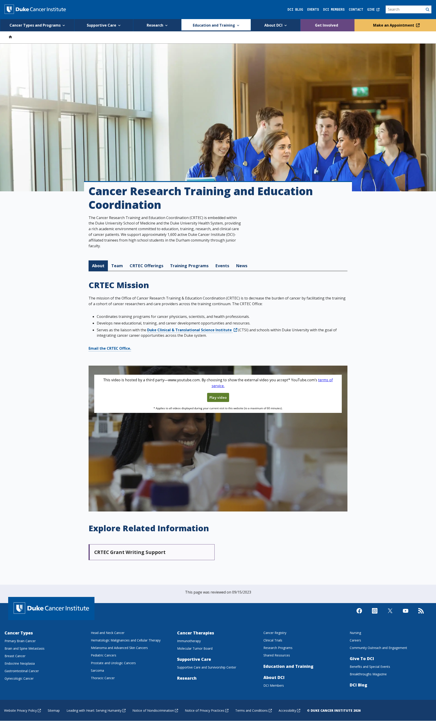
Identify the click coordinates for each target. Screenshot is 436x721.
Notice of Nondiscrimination (153, 710)
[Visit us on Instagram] (374, 614)
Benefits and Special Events (370, 666)
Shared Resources (276, 655)
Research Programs (277, 648)
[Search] (409, 9)
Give (372, 9)
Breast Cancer (15, 656)
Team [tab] (117, 265)
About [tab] (98, 265)
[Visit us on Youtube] (405, 614)
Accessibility (287, 710)
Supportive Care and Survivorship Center (206, 667)
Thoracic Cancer (103, 678)
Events (313, 9)
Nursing (355, 633)
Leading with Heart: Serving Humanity (94, 710)
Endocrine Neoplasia (20, 663)
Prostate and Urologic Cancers (113, 663)
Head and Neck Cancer (107, 633)
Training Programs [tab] (189, 265)
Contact (356, 9)
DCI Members (334, 9)
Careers (355, 640)
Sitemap (54, 710)
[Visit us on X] (390, 614)
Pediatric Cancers (103, 655)
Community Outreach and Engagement (378, 648)
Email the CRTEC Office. (110, 348)
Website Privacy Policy (20, 710)
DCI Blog (295, 9)
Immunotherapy (189, 641)
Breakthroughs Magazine (368, 674)
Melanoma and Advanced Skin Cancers (119, 648)
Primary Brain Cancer (20, 641)
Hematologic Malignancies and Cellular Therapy (126, 640)
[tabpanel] (218, 422)
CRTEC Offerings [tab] (146, 265)
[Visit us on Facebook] (359, 614)
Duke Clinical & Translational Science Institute (190, 329)
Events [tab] (222, 265)
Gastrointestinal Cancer (22, 671)
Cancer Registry (274, 633)
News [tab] (241, 265)
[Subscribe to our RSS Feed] (421, 614)
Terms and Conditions (251, 710)
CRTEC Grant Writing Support (130, 552)
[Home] (10, 36)
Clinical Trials (272, 640)
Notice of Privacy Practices (204, 710)
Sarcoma (97, 670)
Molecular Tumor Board (195, 648)
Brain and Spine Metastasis (25, 648)
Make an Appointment (394, 25)
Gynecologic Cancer (19, 678)
